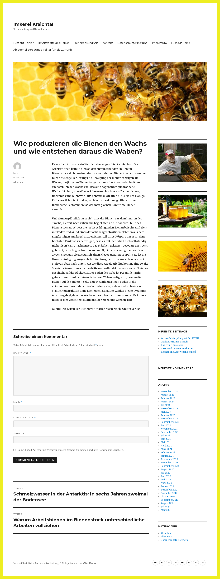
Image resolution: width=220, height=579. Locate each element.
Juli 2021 (165, 435)
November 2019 (169, 493)
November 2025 (169, 391)
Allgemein (18, 182)
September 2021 (169, 432)
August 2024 (167, 401)
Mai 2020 (166, 479)
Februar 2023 (168, 415)
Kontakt (107, 43)
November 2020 (169, 462)
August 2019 (167, 503)
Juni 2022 (166, 425)
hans (15, 173)
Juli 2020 (165, 472)
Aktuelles (166, 533)
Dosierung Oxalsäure (172, 345)
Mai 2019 (165, 510)
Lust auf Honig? (23, 43)
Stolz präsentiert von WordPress (79, 563)
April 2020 (166, 483)
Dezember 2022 (169, 418)
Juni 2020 (166, 476)
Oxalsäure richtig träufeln (174, 341)
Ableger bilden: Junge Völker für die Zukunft (42, 49)
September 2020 (170, 466)
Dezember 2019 (169, 489)
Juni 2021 (166, 439)
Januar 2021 (167, 456)
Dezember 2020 (169, 459)
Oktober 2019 (168, 496)
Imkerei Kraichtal (33, 24)
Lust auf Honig (180, 43)
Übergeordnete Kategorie (174, 540)
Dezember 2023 (169, 408)
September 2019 (169, 500)
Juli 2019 (165, 506)
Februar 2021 (168, 452)
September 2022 (170, 422)
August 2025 (167, 395)
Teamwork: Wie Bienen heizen (177, 348)
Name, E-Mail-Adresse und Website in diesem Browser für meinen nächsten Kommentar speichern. (71, 450)
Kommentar (22, 353)
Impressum (159, 43)
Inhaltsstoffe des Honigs (53, 43)
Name (17, 402)
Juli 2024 (165, 405)
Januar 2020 (167, 486)
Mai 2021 (165, 442)
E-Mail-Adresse (24, 417)
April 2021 (166, 445)
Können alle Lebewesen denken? (178, 352)
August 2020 (167, 469)
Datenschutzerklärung (132, 43)
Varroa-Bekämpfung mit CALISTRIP (180, 338)
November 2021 (169, 428)
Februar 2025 (168, 398)
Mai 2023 (166, 412)
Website (18, 433)
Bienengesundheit (86, 43)
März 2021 (166, 449)
